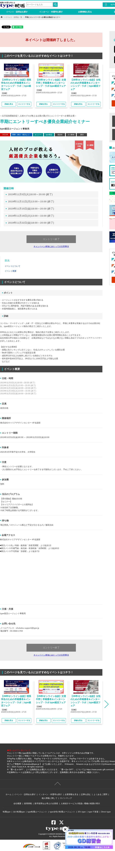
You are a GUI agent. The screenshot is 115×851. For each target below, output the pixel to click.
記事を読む (86, 794)
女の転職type (19, 812)
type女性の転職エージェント (62, 812)
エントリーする (24, 104)
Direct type (106, 812)
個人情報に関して (49, 798)
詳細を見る (9, 104)
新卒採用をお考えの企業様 (46, 803)
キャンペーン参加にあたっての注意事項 (51, 246)
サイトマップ (66, 798)
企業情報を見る (85, 12)
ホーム (9, 794)
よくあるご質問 (100, 794)
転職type (7, 812)
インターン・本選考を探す (51, 12)
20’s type (82, 812)
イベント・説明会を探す (17, 12)
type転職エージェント (37, 812)
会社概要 (17, 803)
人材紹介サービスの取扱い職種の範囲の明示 (80, 803)
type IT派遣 (93, 812)
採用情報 (28, 803)
